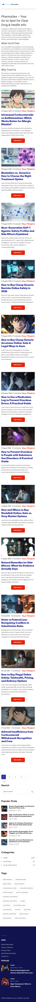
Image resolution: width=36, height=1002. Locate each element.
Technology (19, 861)
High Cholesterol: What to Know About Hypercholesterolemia (21, 815)
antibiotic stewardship (9, 914)
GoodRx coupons (8, 892)
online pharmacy (7, 879)
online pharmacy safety (10, 888)
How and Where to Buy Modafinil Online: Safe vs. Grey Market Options (16, 513)
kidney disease (23, 914)
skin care (17, 909)
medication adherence (26, 888)
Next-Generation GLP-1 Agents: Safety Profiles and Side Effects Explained (17, 231)
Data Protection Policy (8, 953)
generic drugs (7, 884)
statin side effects (20, 918)
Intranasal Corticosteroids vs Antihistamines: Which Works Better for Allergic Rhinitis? (17, 119)
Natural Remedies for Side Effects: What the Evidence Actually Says (17, 566)
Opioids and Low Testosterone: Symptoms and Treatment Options (21, 840)
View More (17, 140)
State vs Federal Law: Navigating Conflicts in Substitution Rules (15, 623)
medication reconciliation (10, 896)
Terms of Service (7, 947)
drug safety (27, 909)
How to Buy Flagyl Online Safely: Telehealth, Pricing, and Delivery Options (17, 678)
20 (4, 781)
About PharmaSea (7, 944)
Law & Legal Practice (19, 865)
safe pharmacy (7, 909)
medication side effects (10, 901)
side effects (6, 905)
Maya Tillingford (28, 111)
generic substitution (22, 892)
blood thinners (7, 918)
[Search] (32, 791)
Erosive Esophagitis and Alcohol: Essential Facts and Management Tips (21, 807)
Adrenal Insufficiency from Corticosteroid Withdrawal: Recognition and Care (17, 736)
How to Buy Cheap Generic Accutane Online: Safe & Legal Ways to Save (17, 343)
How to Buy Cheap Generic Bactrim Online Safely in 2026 (17, 288)
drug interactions (19, 884)
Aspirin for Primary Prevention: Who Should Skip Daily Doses (21, 824)
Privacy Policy (5, 950)
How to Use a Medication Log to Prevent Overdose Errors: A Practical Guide (16, 400)
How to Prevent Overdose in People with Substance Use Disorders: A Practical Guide (17, 456)
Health (19, 858)
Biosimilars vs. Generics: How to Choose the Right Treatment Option (16, 176)
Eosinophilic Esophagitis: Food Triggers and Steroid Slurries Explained (21, 832)
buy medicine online (19, 905)
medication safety (20, 879)
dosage (23, 901)
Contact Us (5, 956)
